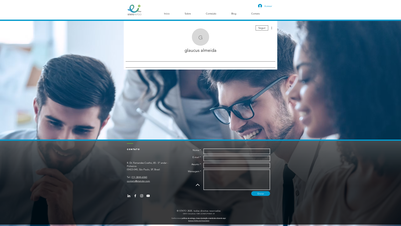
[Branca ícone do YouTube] (148, 196)
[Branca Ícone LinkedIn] (129, 196)
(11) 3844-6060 (139, 177)
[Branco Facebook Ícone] (135, 196)
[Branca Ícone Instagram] (142, 196)
